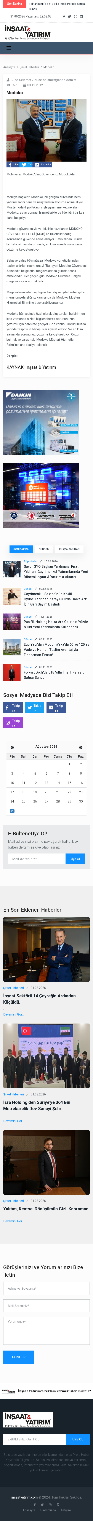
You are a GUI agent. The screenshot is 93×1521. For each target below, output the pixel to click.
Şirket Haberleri (29, 67)
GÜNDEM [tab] (44, 549)
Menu (9, 48)
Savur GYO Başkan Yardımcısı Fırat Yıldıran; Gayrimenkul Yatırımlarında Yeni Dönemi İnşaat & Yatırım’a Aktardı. (56, 572)
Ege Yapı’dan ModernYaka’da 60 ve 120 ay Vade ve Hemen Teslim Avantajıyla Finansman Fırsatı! (56, 650)
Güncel (28, 589)
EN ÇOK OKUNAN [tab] (69, 549)
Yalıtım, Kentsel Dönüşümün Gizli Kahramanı (46, 1209)
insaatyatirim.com (24, 1497)
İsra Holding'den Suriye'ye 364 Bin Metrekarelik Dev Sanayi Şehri (36, 1105)
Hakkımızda (48, 1510)
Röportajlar (30, 561)
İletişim (66, 1510)
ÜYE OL (77, 1439)
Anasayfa (9, 67)
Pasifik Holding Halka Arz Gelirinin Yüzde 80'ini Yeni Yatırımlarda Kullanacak (56, 624)
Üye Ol (75, 859)
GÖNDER (19, 1357)
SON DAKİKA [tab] (21, 549)
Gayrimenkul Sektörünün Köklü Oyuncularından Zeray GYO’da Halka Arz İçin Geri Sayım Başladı (55, 599)
